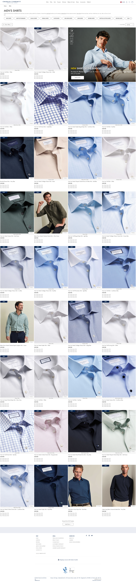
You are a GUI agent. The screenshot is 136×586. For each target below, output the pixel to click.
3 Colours (133, 506)
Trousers (59, 2)
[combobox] (129, 24)
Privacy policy (56, 540)
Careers (72, 540)
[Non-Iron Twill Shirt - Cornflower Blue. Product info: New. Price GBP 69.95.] (119, 267)
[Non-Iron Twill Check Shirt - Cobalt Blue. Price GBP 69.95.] (51, 103)
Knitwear (64, 2)
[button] (68, 524)
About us (71, 538)
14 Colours (65, 232)
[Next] (130, 18)
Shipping (38, 540)
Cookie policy (56, 542)
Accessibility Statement (58, 544)
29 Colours (31, 68)
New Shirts (8, 18)
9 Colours (65, 68)
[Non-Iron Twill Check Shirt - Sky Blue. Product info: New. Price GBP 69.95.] (17, 431)
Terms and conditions (58, 538)
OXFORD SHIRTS (91, 18)
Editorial (88, 2)
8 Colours (31, 396)
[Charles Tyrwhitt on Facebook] (87, 535)
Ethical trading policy (58, 546)
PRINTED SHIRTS (119, 18)
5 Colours (31, 123)
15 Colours (99, 451)
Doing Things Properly (74, 542)
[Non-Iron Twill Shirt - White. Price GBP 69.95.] (17, 48)
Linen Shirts (80, 18)
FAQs (37, 538)
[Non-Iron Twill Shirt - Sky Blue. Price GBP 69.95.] (85, 376)
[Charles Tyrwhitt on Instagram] (90, 535)
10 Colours (31, 232)
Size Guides (38, 544)
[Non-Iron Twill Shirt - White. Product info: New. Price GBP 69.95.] (17, 103)
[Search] (129, 2)
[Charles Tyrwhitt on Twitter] (92, 535)
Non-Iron (71, 38)
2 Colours (65, 396)
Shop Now (77, 77)
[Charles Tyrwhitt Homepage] (12, 2)
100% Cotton (71, 33)
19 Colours (133, 178)
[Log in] (126, 2)
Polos (51, 2)
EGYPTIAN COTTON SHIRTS (105, 18)
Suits (55, 2)
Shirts (47, 2)
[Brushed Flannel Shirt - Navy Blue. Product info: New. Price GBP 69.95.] (17, 158)
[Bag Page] (132, 2)
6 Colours (31, 178)
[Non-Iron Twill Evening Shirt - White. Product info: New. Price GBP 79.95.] (119, 322)
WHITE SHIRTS (56, 18)
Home (5, 6)
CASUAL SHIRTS (33, 18)
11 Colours (99, 123)
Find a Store (39, 548)
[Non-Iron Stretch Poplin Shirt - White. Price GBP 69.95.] (51, 322)
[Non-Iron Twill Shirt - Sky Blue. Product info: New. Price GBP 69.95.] (119, 103)
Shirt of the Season (20, 18)
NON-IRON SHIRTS (68, 18)
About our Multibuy (40, 546)
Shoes (77, 2)
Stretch (71, 44)
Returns (38, 542)
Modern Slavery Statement (59, 548)
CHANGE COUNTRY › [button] (96, 580)
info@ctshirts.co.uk (97, 579)
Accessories (82, 2)
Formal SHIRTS (45, 18)
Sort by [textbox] (128, 24)
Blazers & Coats (71, 2)
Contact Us (39, 550)
